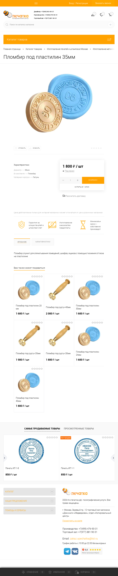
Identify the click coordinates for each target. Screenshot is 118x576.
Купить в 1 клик (82, 187)
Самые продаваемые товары (42, 428)
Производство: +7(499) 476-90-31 (46, 15)
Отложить (22, 148)
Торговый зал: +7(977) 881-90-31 (45, 18)
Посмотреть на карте (72, 521)
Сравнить (36, 148)
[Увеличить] (59, 103)
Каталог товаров (17, 39)
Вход (71, 3)
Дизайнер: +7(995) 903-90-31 (44, 12)
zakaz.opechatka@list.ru (84, 538)
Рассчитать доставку (75, 196)
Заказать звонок (103, 3)
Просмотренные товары (79, 428)
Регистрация (82, 3)
